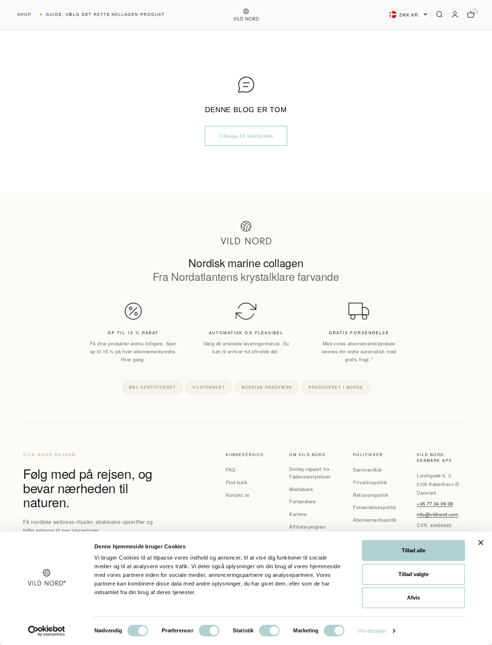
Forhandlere (302, 501)
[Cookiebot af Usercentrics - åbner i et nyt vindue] (46, 631)
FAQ (231, 469)
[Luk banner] (480, 542)
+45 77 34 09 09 (435, 503)
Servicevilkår (367, 469)
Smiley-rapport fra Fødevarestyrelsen (309, 472)
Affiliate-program (307, 526)
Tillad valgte (413, 574)
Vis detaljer (372, 631)
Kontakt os (238, 494)
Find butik (237, 482)
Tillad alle (413, 550)
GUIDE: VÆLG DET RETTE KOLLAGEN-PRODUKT (105, 14)
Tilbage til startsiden (246, 136)
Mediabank (301, 489)
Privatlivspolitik (370, 482)
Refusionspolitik (371, 494)
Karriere (298, 514)
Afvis (413, 598)
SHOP (24, 14)
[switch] (209, 630)
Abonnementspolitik (375, 519)
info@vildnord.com (437, 514)
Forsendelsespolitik (374, 507)
